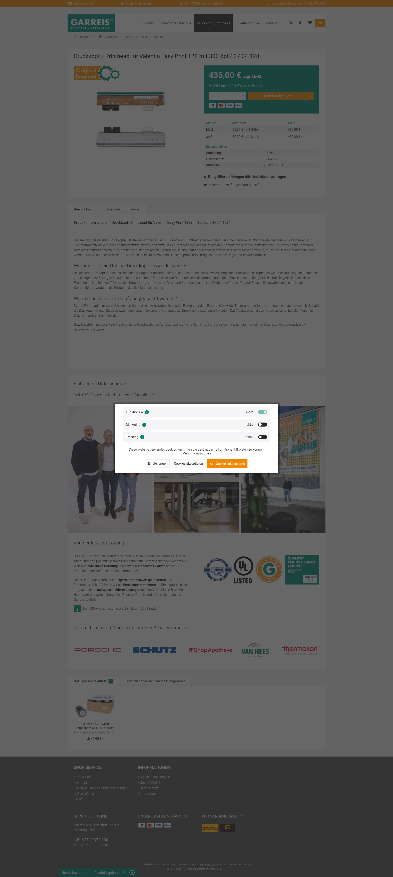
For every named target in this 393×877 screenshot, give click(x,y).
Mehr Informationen (196, 453)
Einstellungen (157, 463)
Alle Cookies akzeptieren (227, 464)
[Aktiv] (262, 412)
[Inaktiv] (262, 425)
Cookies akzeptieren (188, 463)
